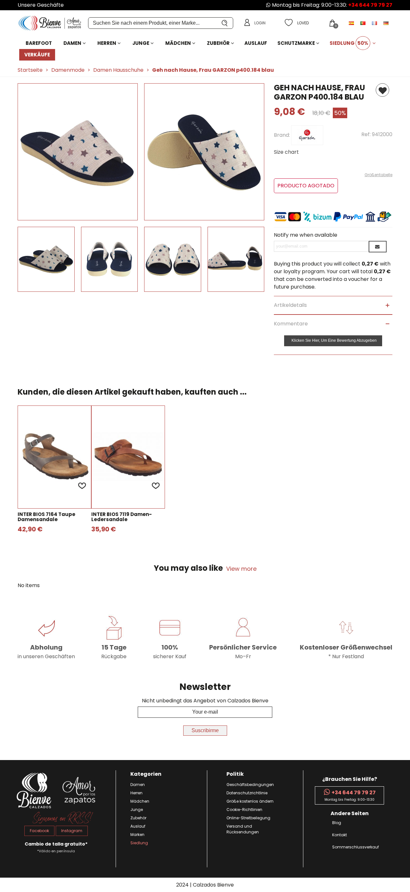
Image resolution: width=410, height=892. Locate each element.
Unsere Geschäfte (41, 5)
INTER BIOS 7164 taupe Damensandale (46, 517)
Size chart (286, 152)
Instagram (71, 830)
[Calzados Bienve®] (53, 23)
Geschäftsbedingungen (250, 784)
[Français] (375, 23)
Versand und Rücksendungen (242, 829)
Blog (336, 822)
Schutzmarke (296, 43)
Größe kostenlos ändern (250, 801)
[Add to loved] (82, 485)
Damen (72, 43)
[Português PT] (363, 23)
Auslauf (255, 43)
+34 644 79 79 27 (370, 5)
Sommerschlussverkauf (355, 847)
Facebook (39, 830)
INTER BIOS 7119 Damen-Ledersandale (121, 517)
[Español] (352, 23)
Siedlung (349, 43)
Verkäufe (37, 54)
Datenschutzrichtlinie (246, 793)
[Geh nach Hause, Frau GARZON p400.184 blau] (78, 216)
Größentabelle (378, 174)
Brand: (282, 134)
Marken (137, 834)
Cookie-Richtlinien (244, 809)
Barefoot (39, 43)
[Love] (382, 90)
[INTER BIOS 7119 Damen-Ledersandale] (128, 457)
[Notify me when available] (378, 246)
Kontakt (339, 835)
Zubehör (218, 43)
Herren (106, 43)
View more (241, 569)
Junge (140, 43)
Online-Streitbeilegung (248, 818)
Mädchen (178, 43)
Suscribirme (205, 730)
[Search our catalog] (224, 23)
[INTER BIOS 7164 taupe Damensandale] (54, 457)
